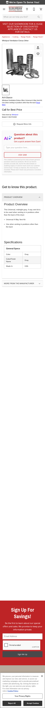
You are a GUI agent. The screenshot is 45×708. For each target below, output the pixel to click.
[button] (4, 9)
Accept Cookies (33, 703)
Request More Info (24, 124)
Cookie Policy (13, 691)
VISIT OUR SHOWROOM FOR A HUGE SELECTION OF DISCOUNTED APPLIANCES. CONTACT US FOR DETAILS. (22, 27)
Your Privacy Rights (22, 696)
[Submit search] (39, 17)
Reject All (12, 703)
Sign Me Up (22, 654)
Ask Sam (22, 155)
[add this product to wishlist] (38, 54)
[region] (22, 690)
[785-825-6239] (34, 9)
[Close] (42, 676)
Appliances (6, 37)
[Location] (27, 9)
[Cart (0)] (41, 9)
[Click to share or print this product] (38, 47)
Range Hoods (26, 37)
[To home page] (15, 9)
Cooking (15, 37)
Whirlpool (15, 115)
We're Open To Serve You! (24, 2)
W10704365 (12, 117)
